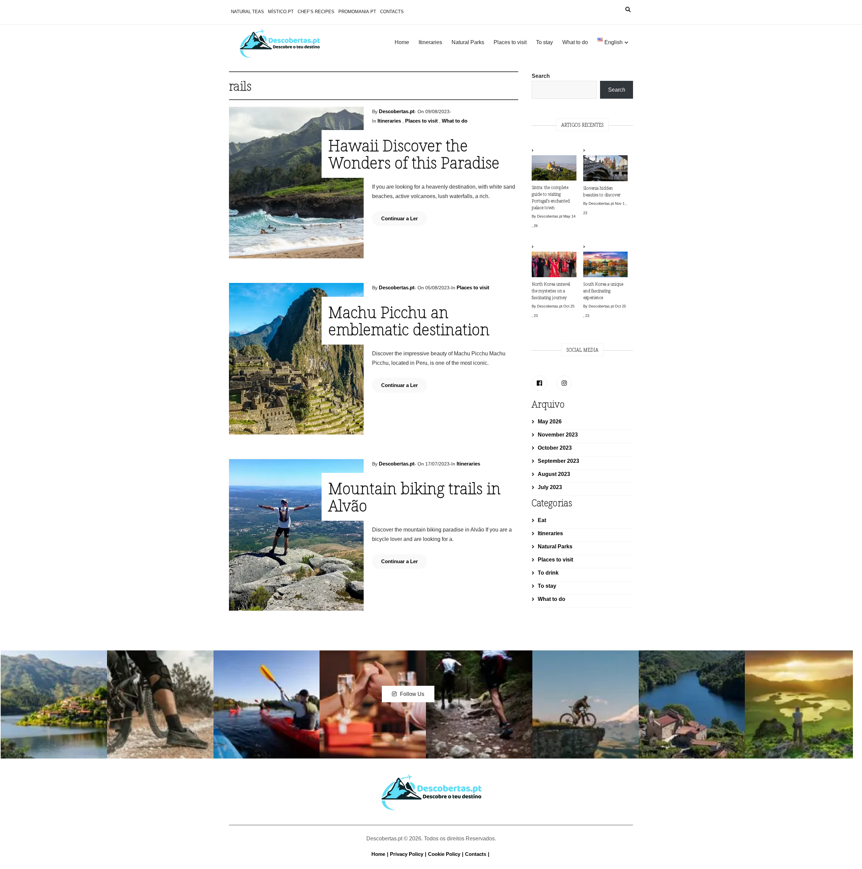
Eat (542, 520)
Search (541, 76)
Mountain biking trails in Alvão (414, 496)
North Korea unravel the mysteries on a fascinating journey (551, 290)
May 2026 (550, 421)
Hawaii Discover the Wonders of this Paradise (413, 153)
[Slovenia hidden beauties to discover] (605, 165)
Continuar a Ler (399, 218)
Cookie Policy (444, 854)
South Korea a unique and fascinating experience (603, 290)
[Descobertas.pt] (431, 780)
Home (402, 42)
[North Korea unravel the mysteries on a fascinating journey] (554, 261)
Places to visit (510, 42)
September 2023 (558, 461)
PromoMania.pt (357, 11)
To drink (548, 573)
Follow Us (412, 694)
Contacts (392, 11)
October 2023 (555, 448)
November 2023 (558, 435)
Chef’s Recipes (316, 11)
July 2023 (550, 487)
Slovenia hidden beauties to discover (602, 191)
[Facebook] (539, 383)
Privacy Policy (406, 854)
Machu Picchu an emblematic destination (409, 320)
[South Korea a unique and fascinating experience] (605, 261)
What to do (575, 42)
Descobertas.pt (397, 111)
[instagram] (564, 383)
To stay (544, 42)
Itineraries (430, 42)
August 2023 (554, 474)
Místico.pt (281, 11)
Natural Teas (247, 11)
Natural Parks (468, 42)
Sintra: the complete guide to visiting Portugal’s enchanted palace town (551, 197)
